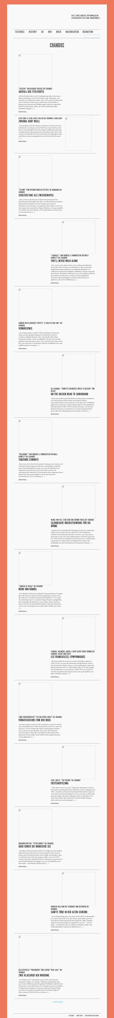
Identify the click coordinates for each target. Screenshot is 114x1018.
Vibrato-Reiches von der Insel (35, 720)
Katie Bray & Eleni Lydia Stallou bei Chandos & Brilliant (40, 118)
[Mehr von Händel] (35, 584)
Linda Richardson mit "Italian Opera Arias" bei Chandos (40, 717)
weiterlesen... (23, 112)
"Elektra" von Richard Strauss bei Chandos (35, 89)
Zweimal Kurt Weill (29, 121)
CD (42, 32)
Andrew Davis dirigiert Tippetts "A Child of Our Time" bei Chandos (40, 324)
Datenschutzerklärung (92, 1016)
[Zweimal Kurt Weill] (78, 150)
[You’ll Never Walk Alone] (78, 253)
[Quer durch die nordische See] (35, 841)
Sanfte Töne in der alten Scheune (69, 912)
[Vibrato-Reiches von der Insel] (35, 715)
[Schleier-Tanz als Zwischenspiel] (35, 188)
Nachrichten (72, 32)
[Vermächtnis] (35, 321)
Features (20, 32)
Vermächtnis (25, 329)
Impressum (79, 1016)
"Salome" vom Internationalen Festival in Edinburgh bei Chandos (40, 191)
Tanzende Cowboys (29, 460)
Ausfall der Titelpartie (31, 92)
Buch (59, 32)
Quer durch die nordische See (35, 846)
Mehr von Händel (28, 589)
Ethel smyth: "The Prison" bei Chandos (65, 780)
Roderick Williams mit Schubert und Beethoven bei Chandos (70, 908)
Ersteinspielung (59, 783)
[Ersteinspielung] (78, 778)
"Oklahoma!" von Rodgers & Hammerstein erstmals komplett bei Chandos (38, 455)
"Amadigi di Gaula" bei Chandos (31, 586)
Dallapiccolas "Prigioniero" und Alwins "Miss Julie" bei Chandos (40, 971)
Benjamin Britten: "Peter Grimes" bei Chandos (36, 843)
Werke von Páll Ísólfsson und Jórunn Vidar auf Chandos (72, 520)
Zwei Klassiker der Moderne (34, 975)
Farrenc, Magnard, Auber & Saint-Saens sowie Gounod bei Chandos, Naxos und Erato (73, 652)
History (33, 32)
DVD (50, 32)
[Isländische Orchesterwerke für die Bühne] (78, 518)
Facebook (71, 1016)
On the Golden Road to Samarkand (69, 394)
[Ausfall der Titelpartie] (35, 87)
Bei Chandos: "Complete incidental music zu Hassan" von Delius (73, 390)
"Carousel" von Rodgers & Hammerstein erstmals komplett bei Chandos (70, 256)
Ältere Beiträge (57, 1002)
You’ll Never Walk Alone (64, 261)
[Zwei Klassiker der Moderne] (35, 968)
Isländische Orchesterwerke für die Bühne (71, 524)
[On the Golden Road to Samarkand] (78, 387)
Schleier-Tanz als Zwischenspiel (36, 195)
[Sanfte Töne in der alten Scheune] (78, 905)
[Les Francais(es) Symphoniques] (78, 650)
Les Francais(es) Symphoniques (68, 657)
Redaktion (88, 32)
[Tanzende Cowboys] (35, 452)
